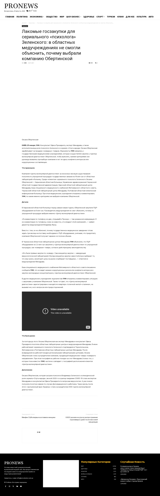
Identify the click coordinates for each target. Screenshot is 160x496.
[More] (44, 68)
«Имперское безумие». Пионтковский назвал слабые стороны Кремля (133, 480)
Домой (24, 23)
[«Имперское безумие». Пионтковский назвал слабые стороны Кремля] (152, 481)
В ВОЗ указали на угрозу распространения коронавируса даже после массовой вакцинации (82, 419)
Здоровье (32, 23)
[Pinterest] (34, 68)
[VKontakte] (17, 486)
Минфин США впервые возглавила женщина (38, 417)
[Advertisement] (105, 7)
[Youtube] (21, 486)
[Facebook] (24, 68)
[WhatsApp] (39, 68)
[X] (29, 68)
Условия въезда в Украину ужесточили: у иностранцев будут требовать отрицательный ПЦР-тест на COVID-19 (133, 469)
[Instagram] (9, 486)
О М (25, 63)
